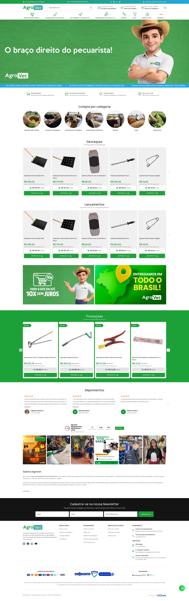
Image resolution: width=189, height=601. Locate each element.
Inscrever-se (145, 514)
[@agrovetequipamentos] (67, 428)
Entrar (147, 8)
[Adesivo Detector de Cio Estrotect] (94, 161)
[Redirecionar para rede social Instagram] (111, 1)
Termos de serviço (89, 542)
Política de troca (89, 529)
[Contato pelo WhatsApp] (182, 588)
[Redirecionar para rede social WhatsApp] (117, 1)
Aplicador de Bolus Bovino (69, 357)
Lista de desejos (64, 535)
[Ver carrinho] (165, 7)
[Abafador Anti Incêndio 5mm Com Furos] (66, 161)
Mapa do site (112, 535)
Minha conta (63, 529)
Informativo (63, 539)
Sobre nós (87, 532)
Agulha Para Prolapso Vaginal (149, 176)
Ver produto (35, 193)
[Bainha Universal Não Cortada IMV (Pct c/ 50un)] (148, 339)
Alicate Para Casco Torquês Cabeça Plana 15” (40, 357)
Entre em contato (113, 529)
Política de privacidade (91, 539)
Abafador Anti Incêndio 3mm (34, 176)
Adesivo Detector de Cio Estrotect (94, 176)
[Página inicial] (33, 7)
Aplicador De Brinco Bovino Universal (109, 357)
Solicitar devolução (114, 532)
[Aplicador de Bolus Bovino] (76, 339)
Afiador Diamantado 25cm (119, 176)
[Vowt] (157, 595)
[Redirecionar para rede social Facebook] (114, 1)
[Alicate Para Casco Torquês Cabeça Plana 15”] (40, 339)
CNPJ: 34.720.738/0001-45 (54, 595)
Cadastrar (154, 8)
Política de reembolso (90, 535)
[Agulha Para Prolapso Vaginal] (152, 161)
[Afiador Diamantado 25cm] (123, 161)
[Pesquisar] (91, 7)
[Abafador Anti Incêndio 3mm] (37, 161)
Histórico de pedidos (65, 532)
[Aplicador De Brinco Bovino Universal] (112, 339)
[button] (20, 172)
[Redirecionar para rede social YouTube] (119, 1)
